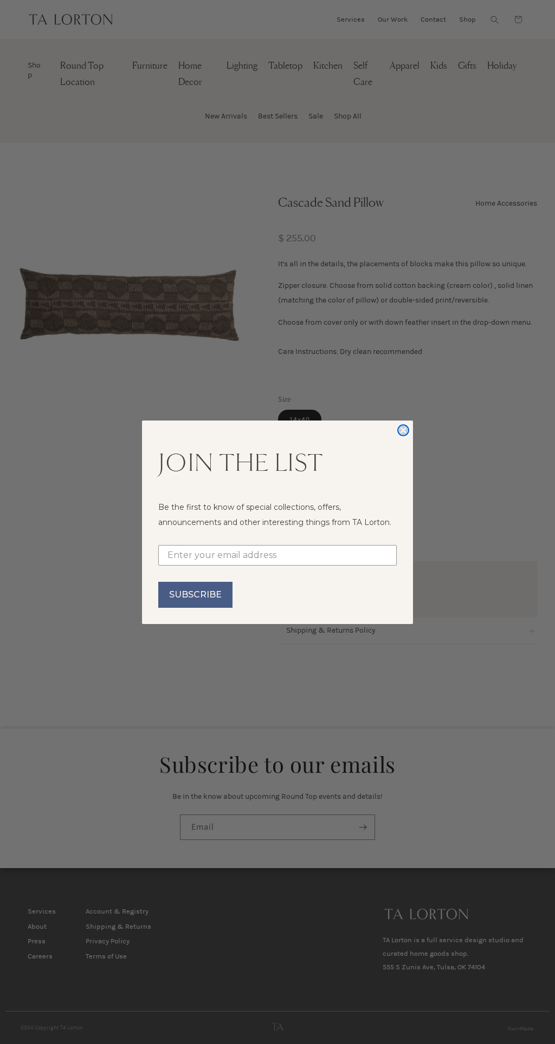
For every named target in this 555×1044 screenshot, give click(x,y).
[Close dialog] (403, 430)
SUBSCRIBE (195, 594)
